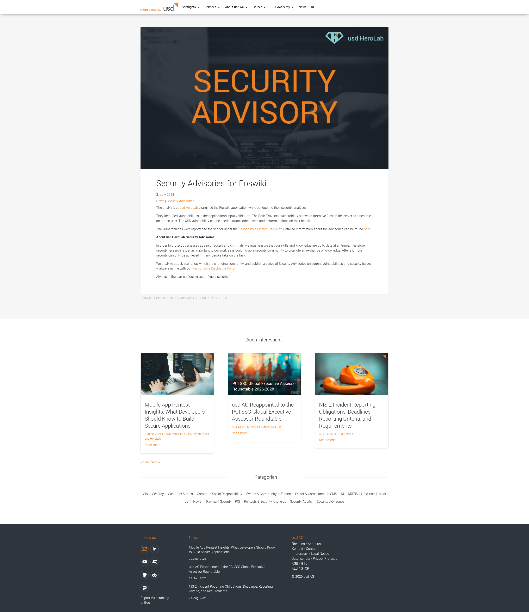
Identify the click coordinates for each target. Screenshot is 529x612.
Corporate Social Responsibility (219, 494)
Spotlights (189, 7)
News (302, 7)
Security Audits (301, 501)
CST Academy (280, 7)
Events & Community (262, 494)
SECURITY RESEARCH (211, 298)
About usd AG (234, 7)
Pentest (159, 298)
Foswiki (146, 298)
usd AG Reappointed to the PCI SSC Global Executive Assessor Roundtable (263, 412)
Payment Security (270, 426)
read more (152, 445)
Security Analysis (180, 298)
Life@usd (368, 494)
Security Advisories (180, 201)
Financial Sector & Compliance (303, 494)
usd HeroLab (189, 208)
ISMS (341, 433)
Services (210, 7)
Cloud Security (154, 494)
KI (342, 494)
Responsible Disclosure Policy (260, 229)
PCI (285, 426)
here (367, 229)
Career (257, 7)
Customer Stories (180, 494)
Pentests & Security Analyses (190, 433)
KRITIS (353, 494)
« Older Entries (150, 462)
